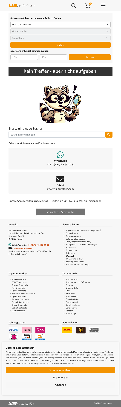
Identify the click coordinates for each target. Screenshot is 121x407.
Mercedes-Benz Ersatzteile (23, 293)
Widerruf (70, 256)
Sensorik (69, 310)
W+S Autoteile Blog (74, 259)
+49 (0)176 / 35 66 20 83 (38, 245)
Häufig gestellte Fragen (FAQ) (78, 241)
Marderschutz (72, 296)
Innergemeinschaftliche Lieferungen (81, 244)
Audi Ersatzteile (19, 279)
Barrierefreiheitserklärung (77, 264)
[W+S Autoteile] (21, 5)
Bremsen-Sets (72, 288)
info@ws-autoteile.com (22, 248)
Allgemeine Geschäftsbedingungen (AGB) (83, 230)
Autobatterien (72, 279)
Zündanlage (71, 313)
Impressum (71, 247)
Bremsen (69, 285)
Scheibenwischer (73, 305)
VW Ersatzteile (18, 310)
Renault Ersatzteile (20, 302)
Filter (68, 291)
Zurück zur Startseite (60, 212)
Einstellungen (60, 377)
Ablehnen (60, 384)
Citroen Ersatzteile (20, 285)
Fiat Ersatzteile (18, 288)
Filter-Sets (70, 293)
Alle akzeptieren (62, 370)
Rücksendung (71, 250)
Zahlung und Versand (75, 261)
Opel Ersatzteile (19, 296)
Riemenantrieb (72, 302)
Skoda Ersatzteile (19, 305)
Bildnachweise (72, 233)
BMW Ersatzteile (19, 282)
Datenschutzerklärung (75, 239)
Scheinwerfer (71, 308)
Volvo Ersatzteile (19, 308)
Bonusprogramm (73, 236)
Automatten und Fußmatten (78, 282)
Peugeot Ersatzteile (20, 299)
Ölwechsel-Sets (72, 299)
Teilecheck (70, 253)
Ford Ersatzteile (19, 291)
